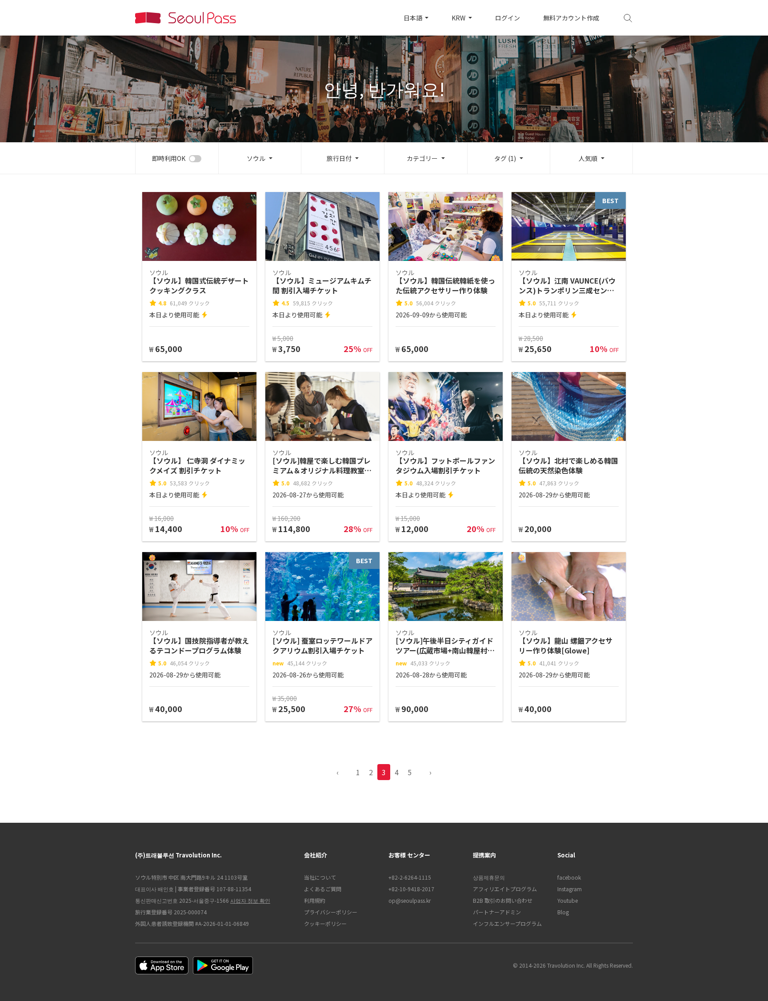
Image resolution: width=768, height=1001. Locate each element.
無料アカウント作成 (571, 17)
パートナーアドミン (497, 912)
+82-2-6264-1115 (409, 877)
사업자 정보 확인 (250, 900)
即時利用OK (168, 158)
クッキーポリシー (325, 923)
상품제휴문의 (489, 877)
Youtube (567, 900)
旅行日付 (339, 158)
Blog (563, 912)
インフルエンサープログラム (507, 923)
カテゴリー (422, 158)
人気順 (588, 158)
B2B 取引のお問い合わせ (502, 900)
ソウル (256, 158)
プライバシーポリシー (330, 912)
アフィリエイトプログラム (505, 889)
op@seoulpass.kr (409, 900)
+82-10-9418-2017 (411, 889)
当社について (320, 877)
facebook (569, 877)
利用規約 (314, 900)
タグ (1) (505, 158)
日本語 (414, 17)
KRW (459, 17)
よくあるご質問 (322, 889)
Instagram (569, 889)
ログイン (507, 17)
